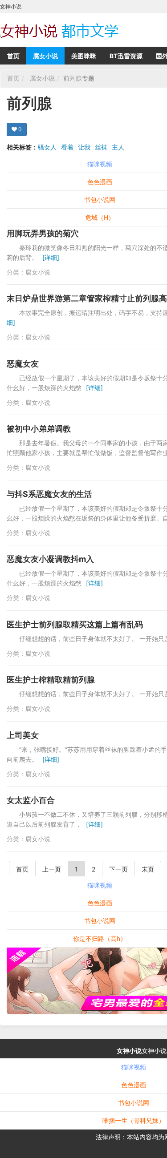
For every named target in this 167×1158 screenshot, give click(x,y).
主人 (118, 147)
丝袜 (101, 147)
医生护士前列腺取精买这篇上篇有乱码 (75, 624)
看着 (67, 147)
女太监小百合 (31, 800)
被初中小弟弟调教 (39, 428)
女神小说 (129, 1050)
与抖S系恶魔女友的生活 (49, 494)
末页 (148, 869)
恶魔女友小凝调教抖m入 (50, 559)
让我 (84, 147)
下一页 (118, 869)
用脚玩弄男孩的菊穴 (43, 233)
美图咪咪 (83, 56)
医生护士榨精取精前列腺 (51, 679)
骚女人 (47, 147)
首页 (13, 56)
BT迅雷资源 (126, 56)
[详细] (50, 257)
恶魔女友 (23, 363)
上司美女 (23, 735)
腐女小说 (45, 56)
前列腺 (72, 78)
